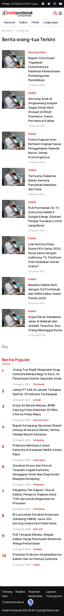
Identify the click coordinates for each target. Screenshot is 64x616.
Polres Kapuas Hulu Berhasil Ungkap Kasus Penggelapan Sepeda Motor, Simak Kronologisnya (44, 148)
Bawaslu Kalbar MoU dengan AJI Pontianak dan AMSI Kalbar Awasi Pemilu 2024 (44, 291)
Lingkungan (50, 22)
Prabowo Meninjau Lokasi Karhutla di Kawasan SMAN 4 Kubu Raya (37, 449)
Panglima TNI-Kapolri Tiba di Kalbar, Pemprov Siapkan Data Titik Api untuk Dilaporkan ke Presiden (34, 496)
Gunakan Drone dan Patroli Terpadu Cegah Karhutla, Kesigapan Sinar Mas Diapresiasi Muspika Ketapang (36, 472)
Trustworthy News (13, 602)
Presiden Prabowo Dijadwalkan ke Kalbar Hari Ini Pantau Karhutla (37, 556)
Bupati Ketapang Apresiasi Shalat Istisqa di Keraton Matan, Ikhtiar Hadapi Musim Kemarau (37, 429)
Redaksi (20, 591)
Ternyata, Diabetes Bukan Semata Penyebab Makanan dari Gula (42, 182)
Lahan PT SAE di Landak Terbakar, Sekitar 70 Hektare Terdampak (37, 392)
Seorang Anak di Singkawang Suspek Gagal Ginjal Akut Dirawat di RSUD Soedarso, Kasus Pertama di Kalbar (42, 110)
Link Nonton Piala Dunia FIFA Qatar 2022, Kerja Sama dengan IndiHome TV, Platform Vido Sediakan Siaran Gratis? (44, 255)
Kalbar (23, 22)
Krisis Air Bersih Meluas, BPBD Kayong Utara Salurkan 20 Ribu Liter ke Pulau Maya (35, 409)
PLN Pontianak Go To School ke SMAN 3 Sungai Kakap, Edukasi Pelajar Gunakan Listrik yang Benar (45, 216)
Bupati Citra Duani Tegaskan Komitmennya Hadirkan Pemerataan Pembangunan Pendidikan (44, 69)
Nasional (9, 22)
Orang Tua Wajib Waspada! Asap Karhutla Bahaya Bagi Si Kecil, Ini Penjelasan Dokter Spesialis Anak (37, 374)
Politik (35, 22)
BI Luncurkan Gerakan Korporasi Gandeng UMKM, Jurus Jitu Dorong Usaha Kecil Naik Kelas (36, 518)
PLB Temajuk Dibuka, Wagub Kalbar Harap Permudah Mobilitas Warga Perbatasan (37, 539)
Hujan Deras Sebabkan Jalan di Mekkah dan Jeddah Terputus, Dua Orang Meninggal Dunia (45, 323)
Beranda (7, 30)
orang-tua (22, 30)
